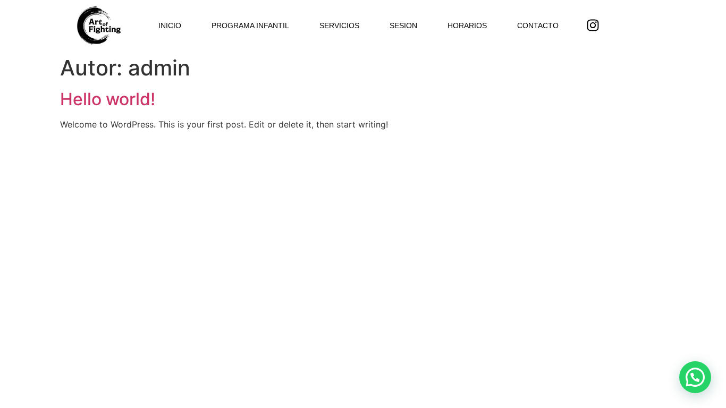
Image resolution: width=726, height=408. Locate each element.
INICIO (169, 25)
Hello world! (107, 99)
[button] (695, 377)
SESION (403, 25)
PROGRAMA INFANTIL (250, 25)
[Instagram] (593, 25)
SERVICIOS (339, 25)
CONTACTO (538, 25)
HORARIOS (467, 25)
